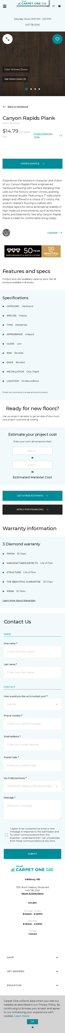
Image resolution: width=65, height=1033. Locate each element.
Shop (10, 957)
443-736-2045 (32, 24)
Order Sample (30, 163)
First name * (10, 643)
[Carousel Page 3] (35, 89)
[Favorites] (53, 6)
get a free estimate (30, 495)
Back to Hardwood (18, 106)
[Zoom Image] (8, 39)
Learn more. (22, 1015)
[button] (48, 6)
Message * (9, 798)
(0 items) (59, 6)
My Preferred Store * (15, 778)
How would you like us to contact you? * (26, 696)
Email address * (12, 736)
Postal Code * (11, 757)
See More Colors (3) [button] (15, 79)
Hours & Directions (33, 893)
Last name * (10, 664)
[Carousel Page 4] (39, 89)
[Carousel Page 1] (26, 89)
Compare (52, 232)
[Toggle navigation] (5, 6)
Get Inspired (15, 971)
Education (14, 985)
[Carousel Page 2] (31, 89)
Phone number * (13, 716)
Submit (32, 853)
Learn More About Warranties (19, 600)
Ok (32, 1021)
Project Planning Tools (43, 135)
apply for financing (30, 509)
